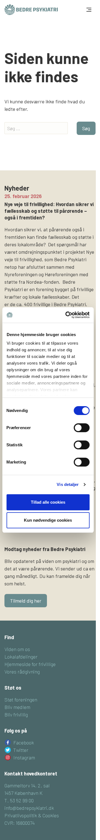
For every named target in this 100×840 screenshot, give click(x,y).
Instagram (24, 757)
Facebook (23, 742)
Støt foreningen (20, 699)
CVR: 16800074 (19, 823)
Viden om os (17, 649)
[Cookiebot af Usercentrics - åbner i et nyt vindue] (67, 315)
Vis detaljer (68, 484)
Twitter (20, 750)
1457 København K (23, 793)
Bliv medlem (17, 707)
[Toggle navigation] (88, 9)
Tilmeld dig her (25, 601)
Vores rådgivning (22, 672)
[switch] (81, 427)
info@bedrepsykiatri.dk (29, 808)
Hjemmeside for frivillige (30, 664)
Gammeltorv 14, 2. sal (27, 785)
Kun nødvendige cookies (48, 520)
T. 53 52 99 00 (19, 800)
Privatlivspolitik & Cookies (31, 815)
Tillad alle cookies (48, 502)
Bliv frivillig (16, 714)
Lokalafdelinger (21, 657)
